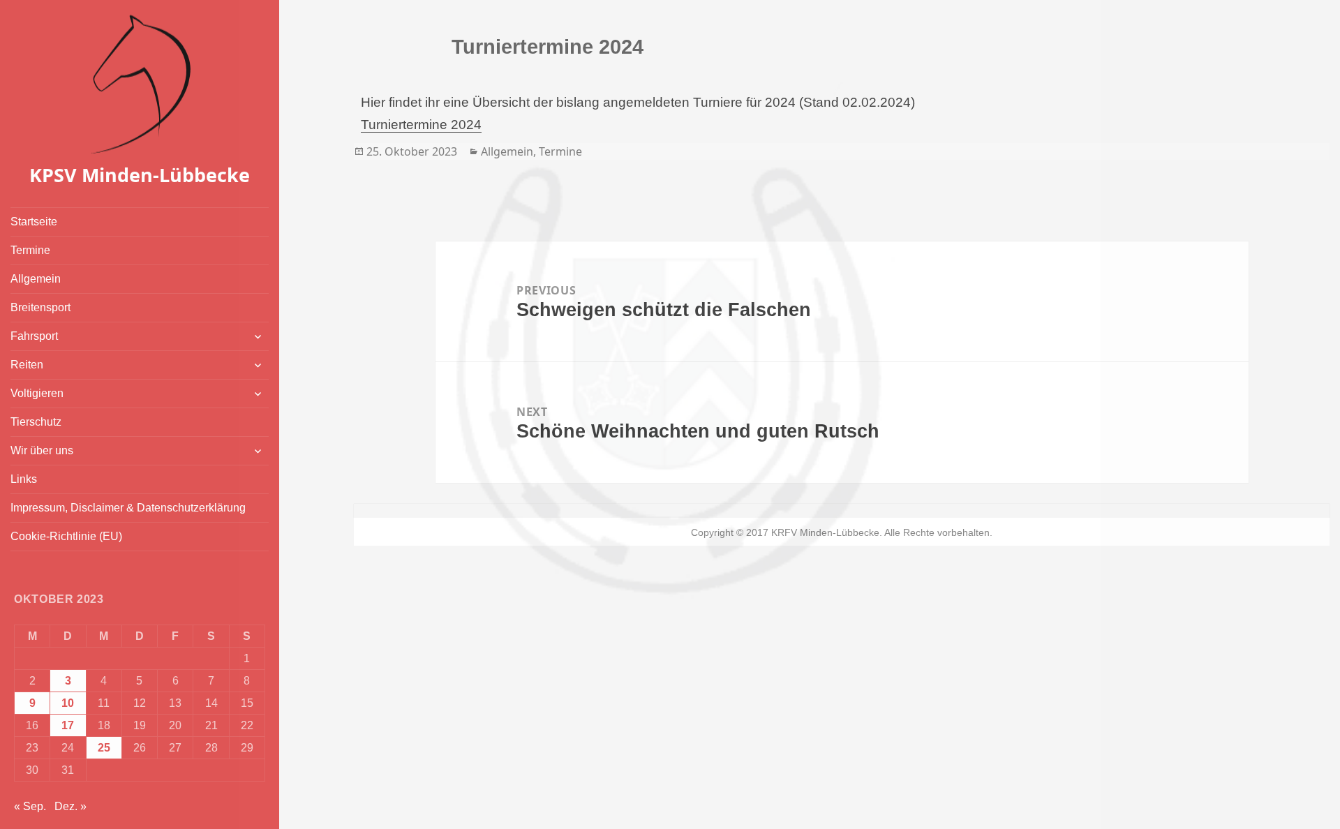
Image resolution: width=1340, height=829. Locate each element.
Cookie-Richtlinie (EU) (66, 536)
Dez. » (70, 806)
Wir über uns (41, 450)
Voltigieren (37, 393)
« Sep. (30, 806)
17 (67, 725)
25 (104, 748)
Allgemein (35, 279)
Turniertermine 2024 (421, 124)
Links (23, 479)
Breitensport (40, 307)
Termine (30, 250)
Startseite (33, 221)
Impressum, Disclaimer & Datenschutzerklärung (128, 508)
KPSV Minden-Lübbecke (139, 175)
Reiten (26, 365)
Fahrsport (34, 336)
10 (67, 703)
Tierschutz (35, 422)
